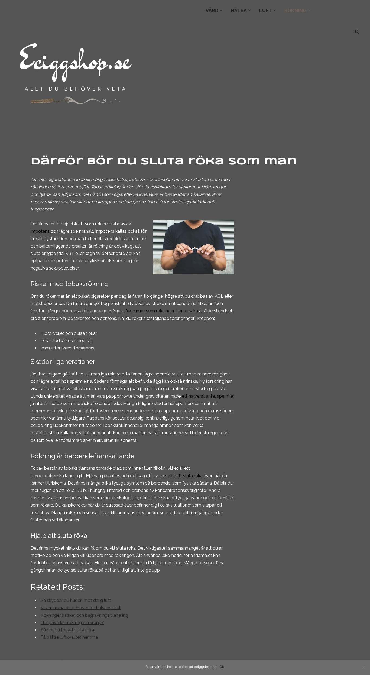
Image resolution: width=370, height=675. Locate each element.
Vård (212, 10)
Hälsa (239, 10)
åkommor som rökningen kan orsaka (161, 310)
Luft (265, 10)
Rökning (295, 10)
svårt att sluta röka (184, 475)
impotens (40, 231)
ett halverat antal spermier (208, 396)
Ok (221, 666)
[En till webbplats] (75, 72)
